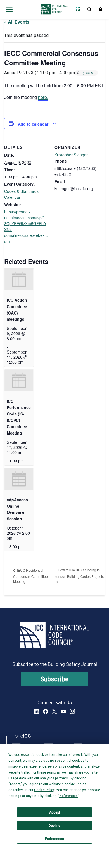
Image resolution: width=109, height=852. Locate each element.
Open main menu (9, 9)
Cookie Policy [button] (44, 790)
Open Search (89, 9)
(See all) (89, 72)
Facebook (45, 711)
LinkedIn (36, 711)
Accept (54, 812)
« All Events (16, 22)
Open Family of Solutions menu (78, 9)
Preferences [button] (68, 796)
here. (43, 97)
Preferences (54, 839)
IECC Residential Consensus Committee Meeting (30, 576)
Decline (54, 826)
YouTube (63, 711)
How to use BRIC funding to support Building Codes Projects (79, 573)
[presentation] (19, 279)
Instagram (72, 711)
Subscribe (55, 679)
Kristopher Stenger (71, 155)
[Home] (53, 9)
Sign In (100, 9)
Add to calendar (33, 124)
